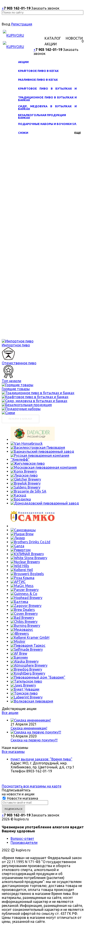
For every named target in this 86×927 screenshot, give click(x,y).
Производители (24, 842)
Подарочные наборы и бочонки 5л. (47, 123)
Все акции (10, 713)
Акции (23, 61)
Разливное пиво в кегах (38, 79)
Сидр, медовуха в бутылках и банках (47, 108)
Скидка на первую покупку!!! (34, 740)
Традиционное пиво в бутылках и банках (47, 99)
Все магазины (13, 752)
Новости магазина (22, 798)
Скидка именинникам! (29, 728)
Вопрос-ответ (22, 839)
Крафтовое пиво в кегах (38, 70)
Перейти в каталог (20, 419)
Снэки (23, 132)
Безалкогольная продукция (42, 115)
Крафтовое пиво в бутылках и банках (47, 90)
